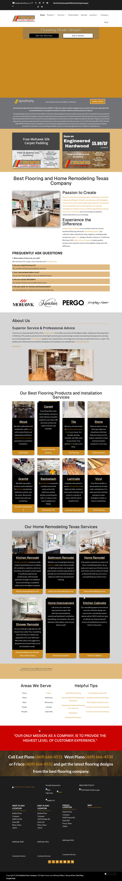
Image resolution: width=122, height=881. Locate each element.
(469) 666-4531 (49, 756)
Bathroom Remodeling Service (61, 591)
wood (30, 429)
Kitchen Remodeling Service (27, 591)
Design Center (49, 333)
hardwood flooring (82, 342)
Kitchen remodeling (21, 562)
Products (50, 15)
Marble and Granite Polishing (97, 698)
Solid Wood (23, 452)
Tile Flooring (73, 452)
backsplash (44, 483)
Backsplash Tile (48, 510)
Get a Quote (78, 35)
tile (71, 444)
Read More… (17, 346)
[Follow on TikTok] (38, 6)
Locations (93, 15)
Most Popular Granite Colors (97, 702)
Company (104, 15)
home (78, 237)
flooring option (36, 339)
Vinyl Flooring (98, 510)
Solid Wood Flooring (73, 693)
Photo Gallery (73, 15)
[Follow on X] (35, 2)
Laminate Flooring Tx (73, 510)
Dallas (48, 693)
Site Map (79, 875)
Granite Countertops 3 (23, 508)
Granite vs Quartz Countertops (97, 712)
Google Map (10, 878)
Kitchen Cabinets (94, 655)
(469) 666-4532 (39, 764)
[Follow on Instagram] (39, 2)
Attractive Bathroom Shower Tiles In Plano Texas (27, 654)
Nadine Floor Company (71, 228)
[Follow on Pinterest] (43, 2)
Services (61, 15)
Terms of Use (70, 875)
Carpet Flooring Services (48, 451)
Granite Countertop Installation (98, 707)
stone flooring (51, 261)
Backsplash (73, 713)
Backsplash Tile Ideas (73, 717)
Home (42, 15)
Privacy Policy (59, 875)
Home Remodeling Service (94, 591)
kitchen (19, 489)
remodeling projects (91, 231)
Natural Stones (99, 452)
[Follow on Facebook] (32, 2)
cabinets (51, 565)
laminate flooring (75, 486)
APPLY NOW (97, 101)
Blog (106, 22)
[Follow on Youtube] (47, 2)
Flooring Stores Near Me (98, 693)
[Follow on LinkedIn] (41, 6)
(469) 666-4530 (99, 756)
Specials (84, 15)
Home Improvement (61, 655)
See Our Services (44, 35)
